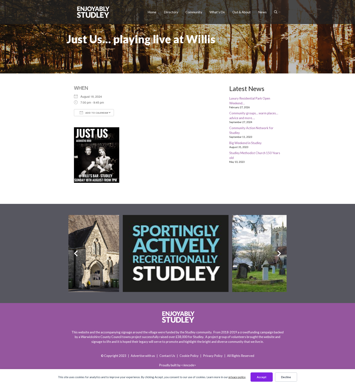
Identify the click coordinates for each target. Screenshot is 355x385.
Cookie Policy (189, 356)
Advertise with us (143, 356)
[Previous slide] (76, 253)
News (262, 12)
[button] (275, 12)
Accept (261, 377)
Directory (171, 12)
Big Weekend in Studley (245, 143)
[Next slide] (279, 253)
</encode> (188, 365)
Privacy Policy (213, 356)
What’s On (217, 12)
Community (193, 12)
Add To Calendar (96, 113)
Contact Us (167, 356)
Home (152, 12)
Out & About (241, 12)
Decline (286, 377)
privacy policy (237, 377)
